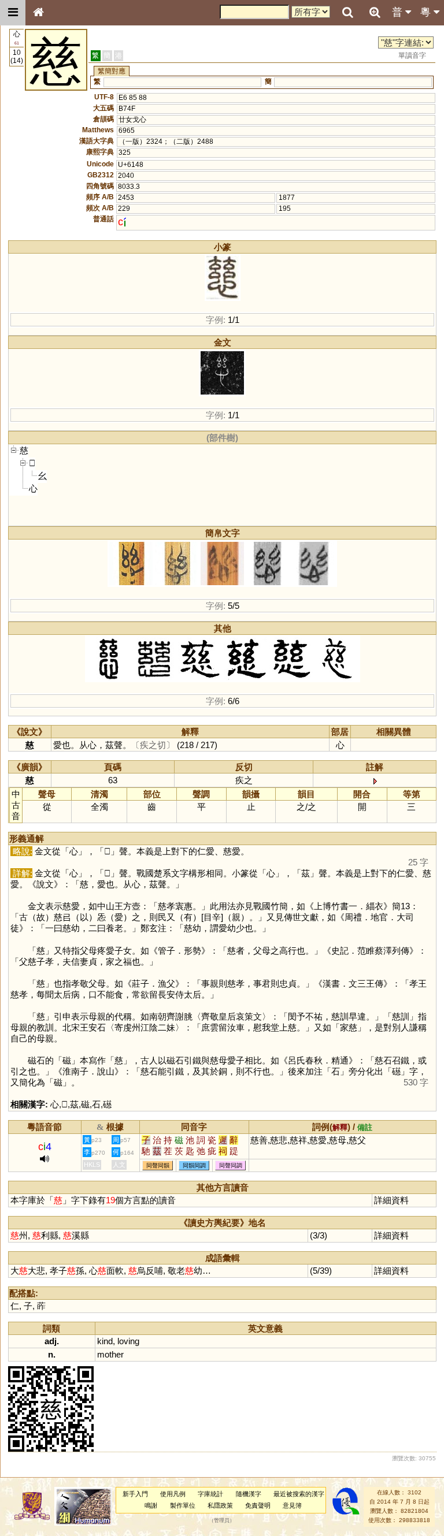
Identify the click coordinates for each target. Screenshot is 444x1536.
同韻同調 (194, 1165)
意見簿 (292, 1505)
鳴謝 (151, 1505)
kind (105, 1341)
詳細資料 (391, 1200)
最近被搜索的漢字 (298, 1493)
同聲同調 (230, 1165)
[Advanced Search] (374, 12)
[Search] (347, 12)
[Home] (38, 12)
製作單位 (182, 1505)
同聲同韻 (157, 1165)
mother (110, 1354)
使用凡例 (173, 1493)
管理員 (222, 1520)
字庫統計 (210, 1493)
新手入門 (135, 1493)
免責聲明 (258, 1505)
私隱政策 (220, 1505)
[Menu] (12, 12)
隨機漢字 (248, 1493)
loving (128, 1341)
